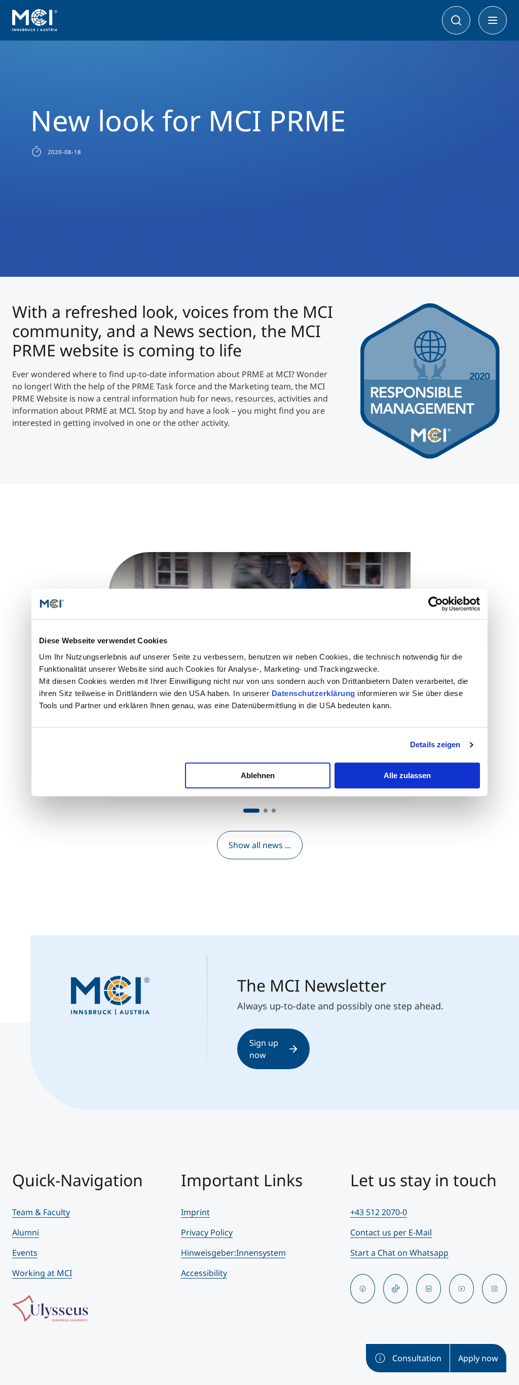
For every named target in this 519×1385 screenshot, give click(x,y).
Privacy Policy (207, 1232)
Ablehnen (258, 775)
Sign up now (263, 1049)
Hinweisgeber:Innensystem (233, 1252)
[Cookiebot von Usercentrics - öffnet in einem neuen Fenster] (435, 603)
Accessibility (204, 1273)
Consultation (416, 1358)
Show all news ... (260, 845)
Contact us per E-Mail (391, 1232)
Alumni (25, 1232)
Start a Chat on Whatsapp (399, 1252)
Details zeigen (435, 744)
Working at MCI (42, 1273)
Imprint (195, 1212)
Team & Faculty (41, 1212)
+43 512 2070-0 (378, 1212)
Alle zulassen (407, 775)
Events (25, 1252)
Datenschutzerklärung (313, 693)
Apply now (478, 1358)
